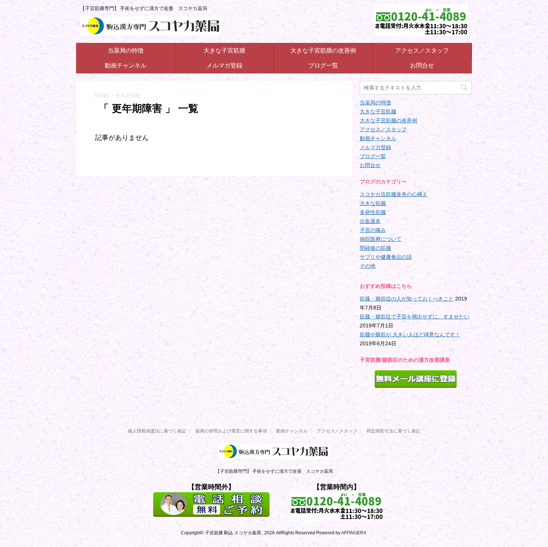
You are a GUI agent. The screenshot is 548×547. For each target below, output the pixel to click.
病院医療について (380, 239)
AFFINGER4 (353, 532)
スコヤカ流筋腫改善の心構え (394, 194)
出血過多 (370, 221)
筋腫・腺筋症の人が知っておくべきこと (407, 299)
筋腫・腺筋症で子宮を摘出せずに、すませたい (414, 317)
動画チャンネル (126, 65)
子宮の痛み (373, 230)
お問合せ (422, 65)
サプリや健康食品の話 (386, 257)
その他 (367, 266)
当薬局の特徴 (126, 50)
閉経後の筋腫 (375, 248)
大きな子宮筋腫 (224, 50)
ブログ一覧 (323, 65)
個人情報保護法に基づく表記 (157, 431)
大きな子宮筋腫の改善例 (323, 50)
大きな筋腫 (373, 203)
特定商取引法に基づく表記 (393, 431)
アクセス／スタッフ (422, 50)
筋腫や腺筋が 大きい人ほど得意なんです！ (410, 334)
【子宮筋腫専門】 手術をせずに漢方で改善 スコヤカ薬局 (274, 471)
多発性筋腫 (373, 212)
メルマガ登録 (224, 65)
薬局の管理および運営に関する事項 (231, 431)
